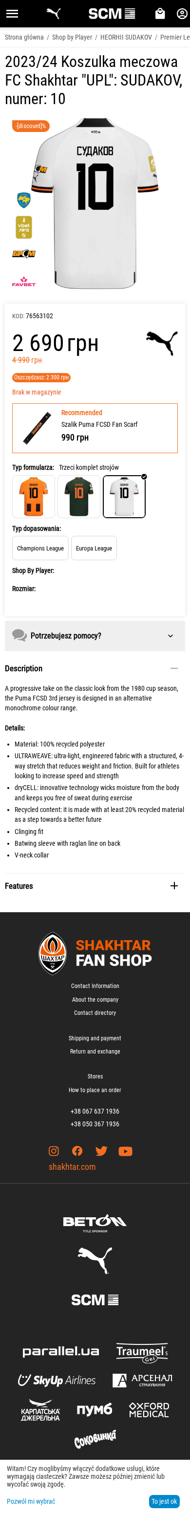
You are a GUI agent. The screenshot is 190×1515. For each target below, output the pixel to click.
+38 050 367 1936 (95, 1124)
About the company (95, 999)
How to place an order (95, 1090)
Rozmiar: (24, 589)
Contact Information (95, 986)
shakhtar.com (72, 1167)
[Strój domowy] (33, 496)
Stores (95, 1076)
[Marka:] (162, 343)
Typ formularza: (33, 467)
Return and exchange (95, 1051)
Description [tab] (23, 668)
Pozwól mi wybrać (31, 1501)
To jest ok (164, 1501)
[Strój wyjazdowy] (78, 496)
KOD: (18, 316)
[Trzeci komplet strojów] (124, 496)
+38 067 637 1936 (95, 1111)
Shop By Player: (33, 570)
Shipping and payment (95, 1038)
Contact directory (95, 1013)
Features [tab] (19, 886)
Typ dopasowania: (36, 528)
